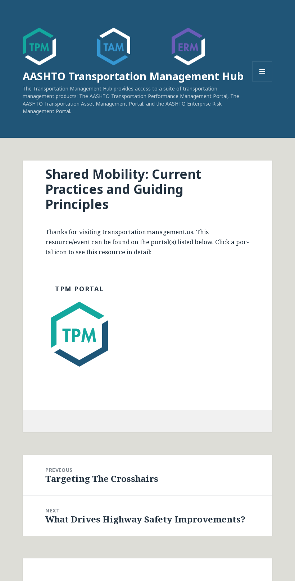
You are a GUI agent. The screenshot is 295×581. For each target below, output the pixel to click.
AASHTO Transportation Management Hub (133, 76)
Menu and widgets (262, 81)
